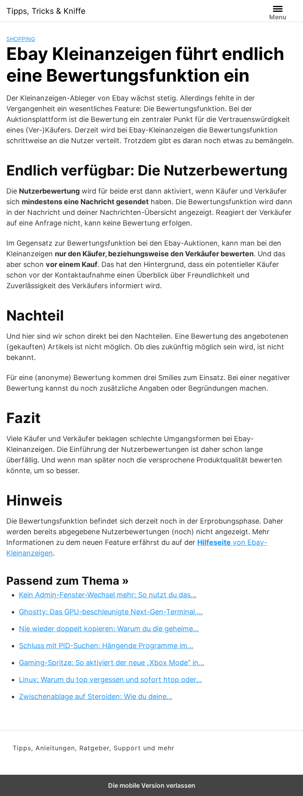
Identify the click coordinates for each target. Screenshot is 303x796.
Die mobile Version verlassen (151, 785)
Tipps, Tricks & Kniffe (46, 11)
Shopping (20, 38)
